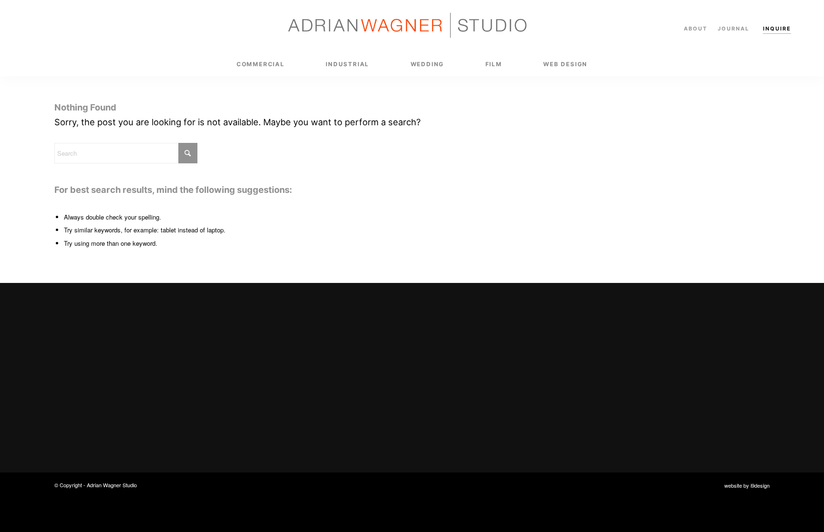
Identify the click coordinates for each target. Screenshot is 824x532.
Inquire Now (268, 409)
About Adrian (463, 416)
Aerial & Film (462, 397)
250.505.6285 (653, 360)
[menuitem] (260, 64)
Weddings (457, 378)
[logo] (412, 26)
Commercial (461, 342)
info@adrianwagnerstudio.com (682, 342)
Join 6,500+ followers (679, 391)
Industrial (457, 360)
